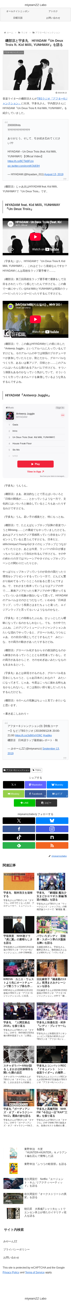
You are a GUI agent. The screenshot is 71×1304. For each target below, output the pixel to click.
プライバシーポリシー (16, 1249)
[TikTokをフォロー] (19, 837)
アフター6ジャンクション (17, 770)
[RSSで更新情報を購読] (52, 845)
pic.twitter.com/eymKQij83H (24, 166)
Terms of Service (35, 1272)
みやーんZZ (10, 1241)
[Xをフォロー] (19, 820)
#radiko (47, 735)
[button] (46, 803)
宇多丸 (38, 770)
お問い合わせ (11, 1257)
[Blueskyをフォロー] (52, 820)
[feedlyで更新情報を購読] (19, 845)
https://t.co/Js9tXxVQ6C (28, 735)
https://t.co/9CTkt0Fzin (21, 161)
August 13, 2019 (53, 174)
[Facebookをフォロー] (19, 829)
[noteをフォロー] (52, 837)
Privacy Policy (11, 1272)
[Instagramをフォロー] (52, 829)
